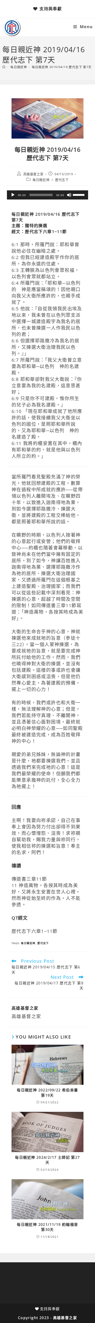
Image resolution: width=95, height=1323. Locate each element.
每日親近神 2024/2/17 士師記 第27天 (47, 1160)
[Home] (4, 67)
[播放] (13, 195)
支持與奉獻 (50, 8)
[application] (47, 195)
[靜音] (69, 195)
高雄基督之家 (33, 174)
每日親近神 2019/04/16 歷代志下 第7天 (62, 67)
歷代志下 (61, 180)
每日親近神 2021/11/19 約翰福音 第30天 (47, 1227)
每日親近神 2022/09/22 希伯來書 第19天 (47, 1093)
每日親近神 (41, 180)
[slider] (79, 194)
